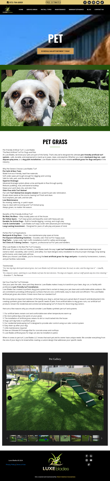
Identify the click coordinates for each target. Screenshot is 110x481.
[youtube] (98, 2)
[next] (100, 398)
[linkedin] (89, 2)
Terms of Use (21, 464)
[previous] (10, 398)
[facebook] (85, 2)
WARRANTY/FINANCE (76, 9)
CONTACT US (99, 9)
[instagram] (93, 2)
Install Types (46, 9)
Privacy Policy (11, 464)
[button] (55, 397)
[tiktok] (102, 2)
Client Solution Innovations (66, 477)
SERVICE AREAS (32, 9)
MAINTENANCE (60, 9)
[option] (11, 438)
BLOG (89, 9)
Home (21, 9)
